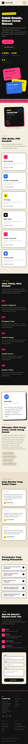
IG (3, 716)
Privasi (3, 741)
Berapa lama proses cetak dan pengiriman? (14, 567)
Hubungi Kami (18, 724)
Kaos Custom (18, 698)
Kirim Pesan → (14, 680)
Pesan (5, 668)
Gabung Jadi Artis (19, 729)
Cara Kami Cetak (8, 47)
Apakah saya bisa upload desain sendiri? (14, 574)
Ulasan (3, 729)
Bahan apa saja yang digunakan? (14, 581)
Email (5, 661)
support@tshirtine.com (20, 726)
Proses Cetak (5, 724)
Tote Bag (17, 704)
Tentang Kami (5, 726)
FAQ (3, 731)
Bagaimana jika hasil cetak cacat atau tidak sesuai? (14, 588)
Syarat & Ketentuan (10, 741)
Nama (5, 655)
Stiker (16, 706)
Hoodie (16, 701)
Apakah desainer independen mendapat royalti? (14, 594)
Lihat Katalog (8, 41)
